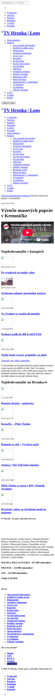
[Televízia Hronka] (20, 33)
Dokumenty (18, 50)
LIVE (9, 92)
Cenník (10, 23)
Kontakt (11, 26)
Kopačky (17, 58)
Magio (10, 653)
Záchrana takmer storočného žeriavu (23, 293)
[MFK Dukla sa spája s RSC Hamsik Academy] (7, 477)
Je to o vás (18, 56)
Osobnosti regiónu (21, 71)
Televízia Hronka (9, 195)
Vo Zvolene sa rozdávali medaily (20, 313)
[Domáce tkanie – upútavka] (7, 395)
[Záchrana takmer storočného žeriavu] (7, 285)
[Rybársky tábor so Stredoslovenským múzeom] (7, 501)
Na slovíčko (18, 66)
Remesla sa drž (20, 77)
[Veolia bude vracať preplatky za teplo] (7, 346)
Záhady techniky (20, 90)
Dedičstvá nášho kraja (23, 48)
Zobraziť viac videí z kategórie (15, 360)
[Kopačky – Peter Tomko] (7, 415)
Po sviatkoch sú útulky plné (17, 272)
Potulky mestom (20, 74)
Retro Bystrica (19, 79)
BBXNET (12, 663)
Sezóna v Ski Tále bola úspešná (20, 464)
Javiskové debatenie (22, 53)
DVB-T (11, 658)
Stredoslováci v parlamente (25, 82)
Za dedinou (18, 87)
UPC (9, 656)
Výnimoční (18, 84)
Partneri (10, 18)
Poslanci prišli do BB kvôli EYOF (21, 334)
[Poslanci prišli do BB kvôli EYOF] (7, 326)
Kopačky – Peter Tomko (16, 423)
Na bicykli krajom (21, 63)
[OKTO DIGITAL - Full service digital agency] (4, 671)
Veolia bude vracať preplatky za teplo (24, 354)
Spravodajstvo (13, 40)
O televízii (12, 12)
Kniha (10, 97)
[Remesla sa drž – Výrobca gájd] (7, 436)
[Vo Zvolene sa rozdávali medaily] (7, 305)
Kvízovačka (18, 61)
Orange (11, 661)
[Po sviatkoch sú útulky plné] (7, 264)
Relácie (10, 42)
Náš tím (10, 15)
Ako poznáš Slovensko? (24, 45)
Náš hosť (17, 69)
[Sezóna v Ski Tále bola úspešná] (7, 457)
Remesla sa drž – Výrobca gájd (20, 444)
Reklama (11, 20)
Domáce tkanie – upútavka (17, 403)
